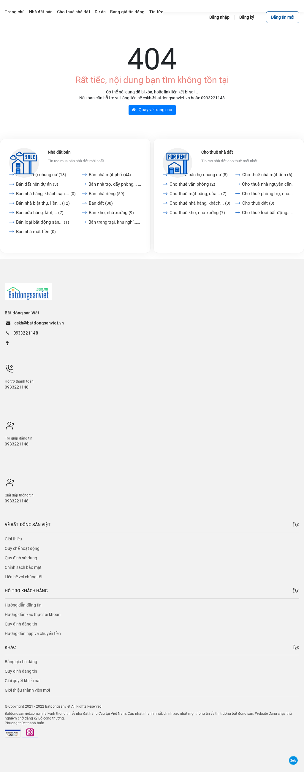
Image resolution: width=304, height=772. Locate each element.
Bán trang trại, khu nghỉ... (114, 222)
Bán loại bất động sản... (42, 222)
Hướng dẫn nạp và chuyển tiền (33, 633)
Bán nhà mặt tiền (36, 231)
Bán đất (101, 203)
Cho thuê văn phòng (192, 184)
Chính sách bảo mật (23, 567)
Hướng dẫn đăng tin (23, 605)
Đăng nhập (219, 17)
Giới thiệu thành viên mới (27, 690)
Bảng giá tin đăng (21, 661)
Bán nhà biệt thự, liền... (43, 203)
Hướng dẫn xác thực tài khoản (33, 614)
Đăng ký (246, 17)
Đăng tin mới (282, 17)
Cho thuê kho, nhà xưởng (197, 212)
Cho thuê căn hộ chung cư (199, 174)
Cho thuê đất (258, 203)
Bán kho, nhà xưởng (111, 212)
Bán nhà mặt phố (110, 174)
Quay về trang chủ (155, 109)
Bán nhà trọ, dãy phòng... (114, 184)
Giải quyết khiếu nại (22, 680)
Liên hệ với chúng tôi (23, 576)
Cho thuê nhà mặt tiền (267, 174)
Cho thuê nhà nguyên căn (268, 184)
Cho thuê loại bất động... (268, 212)
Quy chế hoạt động (22, 548)
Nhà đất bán (59, 152)
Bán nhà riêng (106, 193)
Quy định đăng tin (21, 624)
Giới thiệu (13, 539)
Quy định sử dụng (21, 557)
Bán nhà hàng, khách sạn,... (46, 193)
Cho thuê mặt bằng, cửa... (198, 193)
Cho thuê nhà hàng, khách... (200, 203)
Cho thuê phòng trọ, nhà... (268, 193)
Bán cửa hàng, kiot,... (40, 212)
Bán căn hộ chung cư (41, 174)
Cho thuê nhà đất (217, 152)
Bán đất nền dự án (37, 184)
